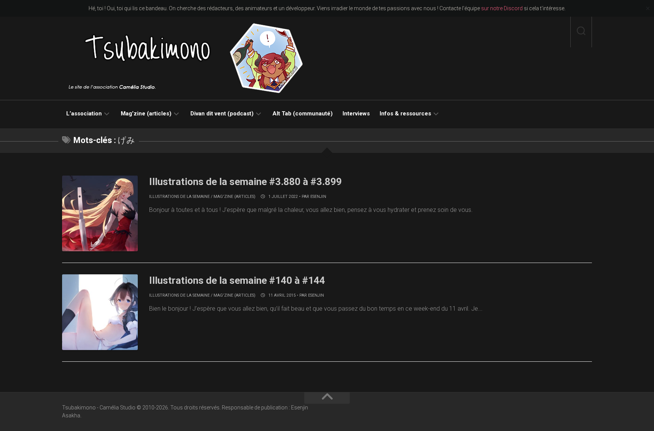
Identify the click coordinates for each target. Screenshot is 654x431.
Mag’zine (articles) (146, 113)
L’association (84, 113)
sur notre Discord (502, 8)
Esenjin (318, 196)
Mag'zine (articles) (234, 196)
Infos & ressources (405, 113)
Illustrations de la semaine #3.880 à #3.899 (245, 181)
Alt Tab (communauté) (302, 113)
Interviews (356, 113)
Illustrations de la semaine (179, 196)
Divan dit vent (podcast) (222, 113)
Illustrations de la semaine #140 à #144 (237, 280)
